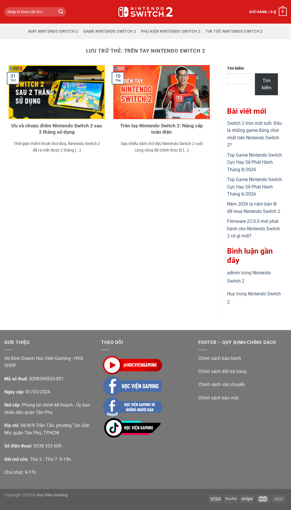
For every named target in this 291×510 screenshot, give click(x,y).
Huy (231, 294)
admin (233, 272)
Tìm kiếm (235, 68)
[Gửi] (61, 12)
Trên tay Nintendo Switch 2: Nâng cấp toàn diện (161, 129)
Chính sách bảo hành (219, 358)
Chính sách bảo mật (218, 398)
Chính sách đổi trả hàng (222, 371)
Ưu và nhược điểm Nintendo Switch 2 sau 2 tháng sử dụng (56, 129)
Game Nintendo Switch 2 (109, 31)
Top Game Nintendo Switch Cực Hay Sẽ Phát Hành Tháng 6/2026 (254, 187)
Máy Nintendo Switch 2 (53, 31)
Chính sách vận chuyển (221, 384)
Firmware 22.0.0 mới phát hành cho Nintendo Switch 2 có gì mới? (253, 229)
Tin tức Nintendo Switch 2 (234, 31)
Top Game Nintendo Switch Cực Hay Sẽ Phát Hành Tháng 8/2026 (254, 162)
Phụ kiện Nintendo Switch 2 (171, 31)
